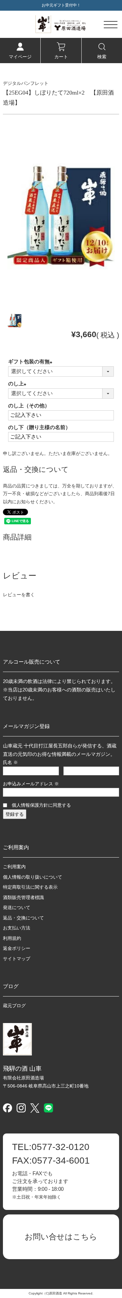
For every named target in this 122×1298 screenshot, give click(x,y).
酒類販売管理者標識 (23, 897)
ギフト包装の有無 (31, 361)
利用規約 (12, 938)
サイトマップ (16, 958)
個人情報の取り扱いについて (32, 877)
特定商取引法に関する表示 (30, 887)
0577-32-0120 (50, 1147)
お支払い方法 (16, 927)
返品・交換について (23, 917)
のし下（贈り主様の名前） (39, 427)
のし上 (18, 383)
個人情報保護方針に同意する (41, 805)
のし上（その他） (29, 405)
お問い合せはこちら (61, 1236)
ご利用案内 (14, 866)
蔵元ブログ (14, 1005)
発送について (16, 907)
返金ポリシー (16, 948)
